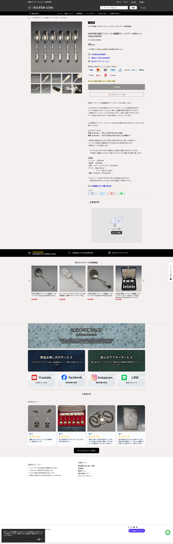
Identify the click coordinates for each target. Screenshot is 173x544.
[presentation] (29, 280)
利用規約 (81, 468)
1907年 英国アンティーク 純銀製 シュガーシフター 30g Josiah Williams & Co (43, 294)
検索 (133, 7)
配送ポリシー (82, 471)
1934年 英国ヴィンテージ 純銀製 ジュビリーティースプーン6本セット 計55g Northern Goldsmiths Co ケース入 (128, 295)
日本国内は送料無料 (98, 54)
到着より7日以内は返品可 (100, 58)
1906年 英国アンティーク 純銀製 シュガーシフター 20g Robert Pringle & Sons (100, 294)
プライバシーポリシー (85, 476)
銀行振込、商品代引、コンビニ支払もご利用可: (102, 66)
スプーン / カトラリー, (117, 26)
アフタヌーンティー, (103, 26)
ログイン (119, 2)
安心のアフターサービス (100, 61)
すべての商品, (92, 26)
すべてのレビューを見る (86, 450)
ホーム (29, 17)
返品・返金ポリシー (84, 473)
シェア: (90, 190)
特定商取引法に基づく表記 (86, 466)
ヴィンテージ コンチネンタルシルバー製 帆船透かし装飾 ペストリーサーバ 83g (72, 294)
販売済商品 (127, 26)
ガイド (126, 2)
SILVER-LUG (40, 7)
